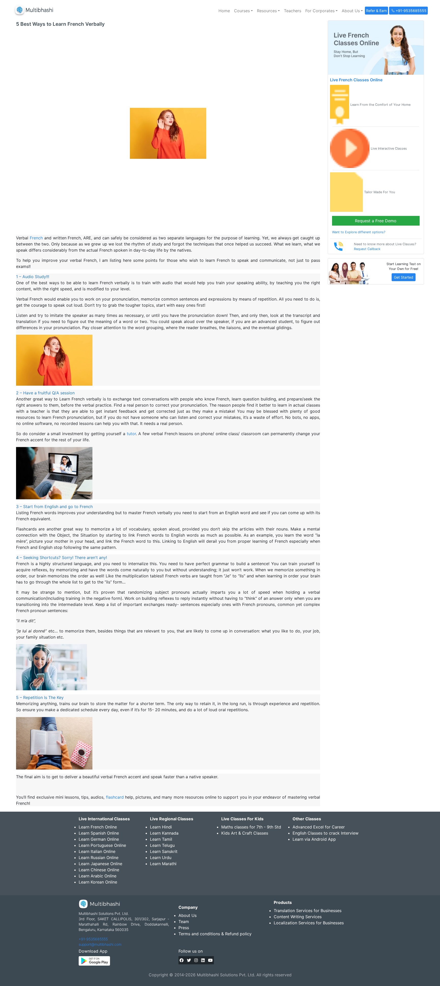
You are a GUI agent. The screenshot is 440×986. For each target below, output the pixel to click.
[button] (243, 11)
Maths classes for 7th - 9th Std (251, 826)
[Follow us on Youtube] (210, 960)
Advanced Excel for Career (319, 826)
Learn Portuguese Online (102, 845)
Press (183, 927)
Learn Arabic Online (97, 875)
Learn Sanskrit (163, 851)
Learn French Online (98, 826)
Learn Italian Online (97, 851)
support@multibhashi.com (100, 944)
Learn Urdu (160, 857)
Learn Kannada (164, 833)
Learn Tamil (161, 839)
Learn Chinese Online (99, 869)
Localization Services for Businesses (309, 922)
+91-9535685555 (93, 939)
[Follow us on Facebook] (181, 960)
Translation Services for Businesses (307, 910)
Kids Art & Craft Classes (244, 833)
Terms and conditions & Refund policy (215, 933)
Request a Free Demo (375, 220)
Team (183, 921)
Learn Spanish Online (99, 833)
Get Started (403, 277)
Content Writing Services (298, 916)
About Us (187, 915)
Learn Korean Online (98, 882)
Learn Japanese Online (100, 863)
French (36, 237)
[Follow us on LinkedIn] (203, 960)
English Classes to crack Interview (326, 833)
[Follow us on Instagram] (196, 960)
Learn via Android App (314, 839)
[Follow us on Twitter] (189, 960)
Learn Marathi (163, 863)
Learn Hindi (161, 826)
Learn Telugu (162, 845)
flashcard (115, 797)
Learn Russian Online (98, 857)
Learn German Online (99, 839)
